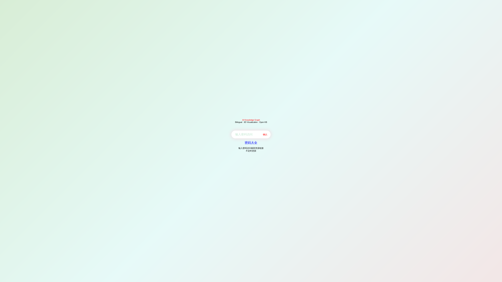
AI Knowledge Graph (251, 120)
